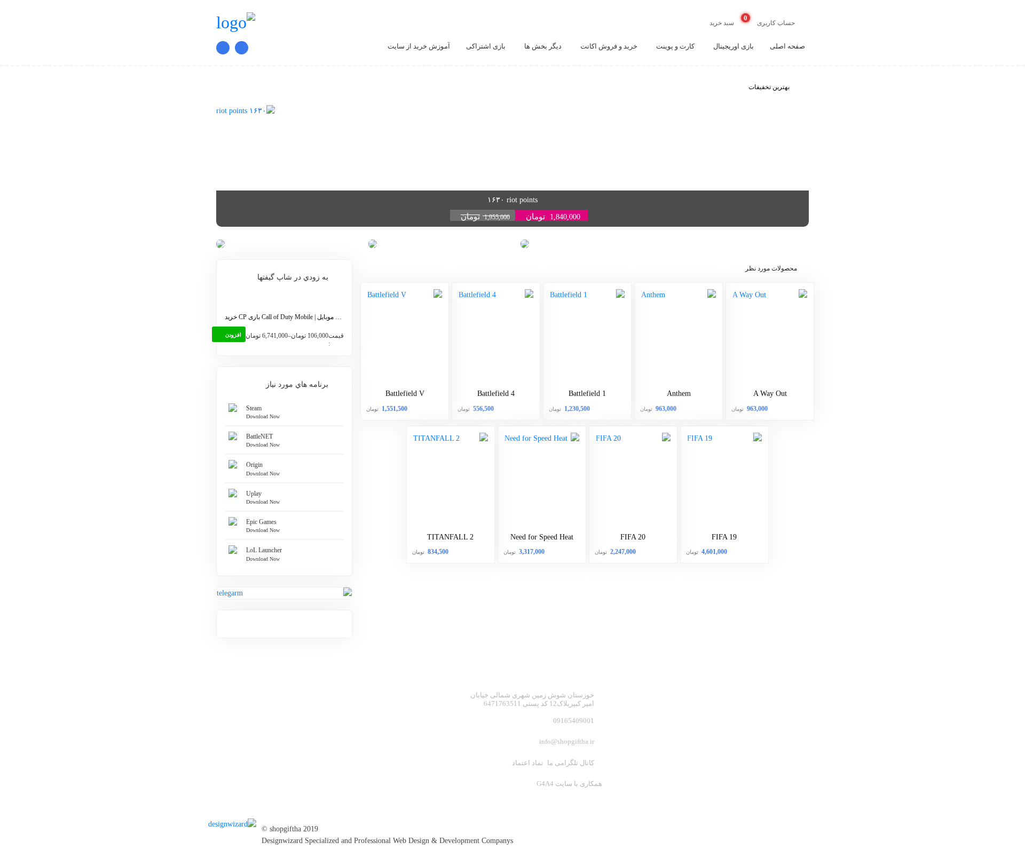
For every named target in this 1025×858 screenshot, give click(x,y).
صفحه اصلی (787, 46)
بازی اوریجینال (733, 46)
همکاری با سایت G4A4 (569, 784)
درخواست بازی (783, 762)
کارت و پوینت (675, 46)
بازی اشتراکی (486, 46)
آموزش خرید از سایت (419, 46)
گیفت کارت (789, 710)
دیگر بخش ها (543, 46)
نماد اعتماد (527, 763)
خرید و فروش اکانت (608, 46)
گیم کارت (699, 693)
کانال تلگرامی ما (570, 763)
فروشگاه (700, 728)
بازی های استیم (689, 710)
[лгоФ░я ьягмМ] (235, 819)
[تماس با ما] (239, 47)
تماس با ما (697, 745)
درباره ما (794, 745)
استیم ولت (790, 728)
